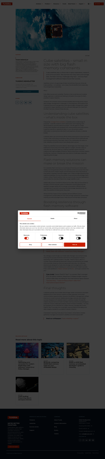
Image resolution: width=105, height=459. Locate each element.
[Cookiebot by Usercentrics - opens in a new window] (78, 213)
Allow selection (52, 244)
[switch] (44, 238)
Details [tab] (52, 218)
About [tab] (75, 218)
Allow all (74, 244)
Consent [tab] (29, 218)
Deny (30, 244)
